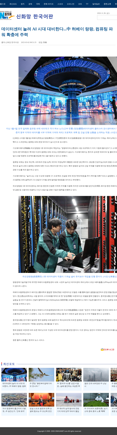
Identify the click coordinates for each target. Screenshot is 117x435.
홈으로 (2, 4)
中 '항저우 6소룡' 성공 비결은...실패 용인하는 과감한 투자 (68, 386)
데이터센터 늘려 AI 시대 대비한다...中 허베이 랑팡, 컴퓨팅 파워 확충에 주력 (14, 386)
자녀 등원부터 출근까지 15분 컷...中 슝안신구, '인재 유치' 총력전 (14, 411)
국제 (38, 4)
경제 (30, 4)
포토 (80, 4)
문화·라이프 (48, 4)
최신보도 (13, 4)
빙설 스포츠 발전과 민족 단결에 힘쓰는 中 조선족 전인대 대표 (41, 411)
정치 (22, 4)
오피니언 (70, 4)
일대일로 (96, 4)
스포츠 (60, 4)
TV (87, 4)
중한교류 (107, 4)
